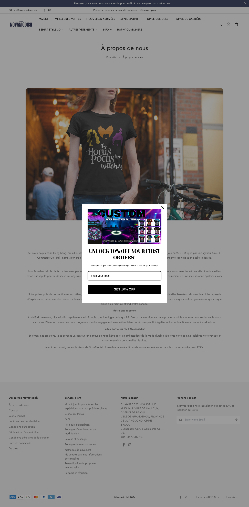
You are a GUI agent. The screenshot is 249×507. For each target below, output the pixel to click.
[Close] (163, 208)
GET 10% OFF (124, 289)
